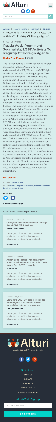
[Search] (50, 16)
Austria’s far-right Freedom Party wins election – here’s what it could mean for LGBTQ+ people (27, 262)
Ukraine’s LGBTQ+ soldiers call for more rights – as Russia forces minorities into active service (26, 303)
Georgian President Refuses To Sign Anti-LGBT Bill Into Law (27, 224)
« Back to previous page (13, 203)
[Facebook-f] (21, 359)
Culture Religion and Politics (21, 186)
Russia (20, 183)
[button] (50, 5)
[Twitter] (28, 11)
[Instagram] (33, 11)
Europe (14, 183)
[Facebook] (23, 11)
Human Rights (17, 188)
